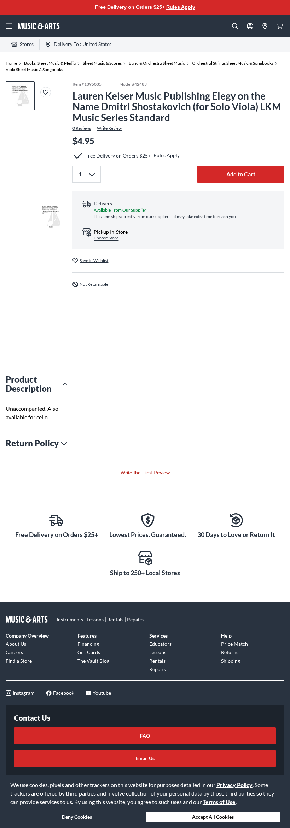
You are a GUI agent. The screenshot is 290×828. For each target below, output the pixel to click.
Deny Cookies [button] (77, 817)
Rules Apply (180, 7)
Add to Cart (240, 174)
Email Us (145, 758)
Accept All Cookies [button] (213, 817)
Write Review (109, 128)
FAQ (145, 736)
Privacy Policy (234, 784)
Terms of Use (219, 801)
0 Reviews (81, 128)
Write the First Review (145, 472)
